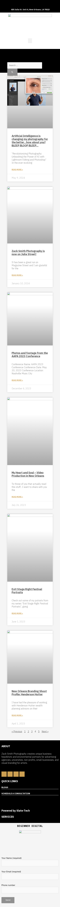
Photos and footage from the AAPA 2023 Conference (30, 354)
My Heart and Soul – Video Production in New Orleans (28, 474)
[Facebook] (4, 774)
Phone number (8, 885)
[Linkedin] (10, 774)
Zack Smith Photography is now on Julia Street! (28, 252)
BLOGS (4, 787)
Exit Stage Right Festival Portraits (27, 590)
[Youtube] (22, 774)
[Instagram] (16, 774)
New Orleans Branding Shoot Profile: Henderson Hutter (29, 692)
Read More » (17, 169)
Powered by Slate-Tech (15, 810)
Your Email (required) (11, 871)
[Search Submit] (12, 72)
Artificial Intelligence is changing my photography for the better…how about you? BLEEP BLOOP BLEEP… (30, 140)
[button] (30, 40)
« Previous (17, 731)
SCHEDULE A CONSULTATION (15, 793)
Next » (45, 731)
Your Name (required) (11, 858)
